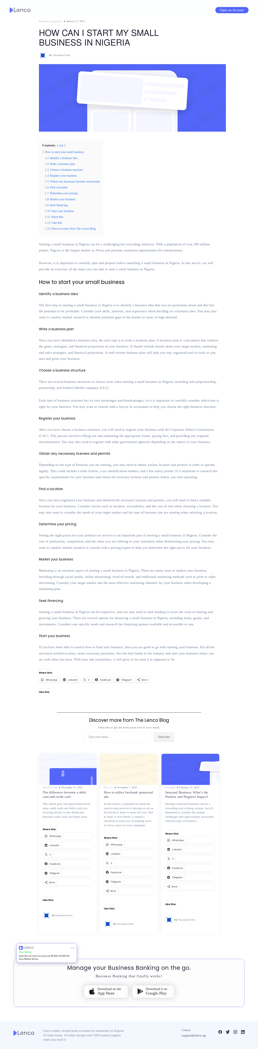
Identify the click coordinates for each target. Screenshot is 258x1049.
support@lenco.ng (194, 1035)
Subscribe (164, 736)
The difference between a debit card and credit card (64, 794)
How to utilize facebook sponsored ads (128, 794)
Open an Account (232, 10)
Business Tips (50, 787)
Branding (170, 787)
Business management (50, 21)
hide (61, 145)
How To (108, 787)
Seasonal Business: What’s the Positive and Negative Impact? (186, 794)
